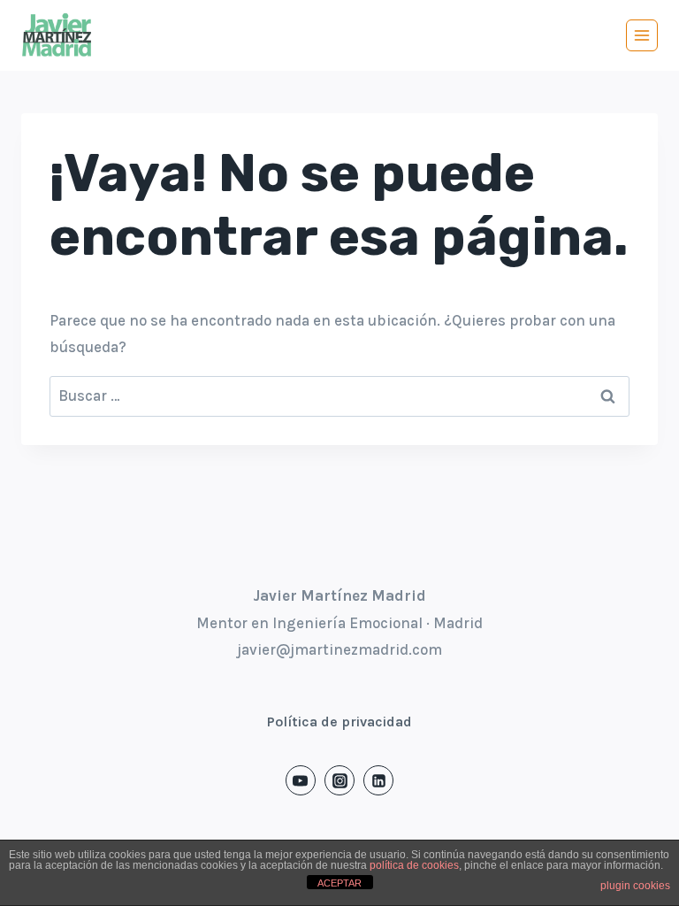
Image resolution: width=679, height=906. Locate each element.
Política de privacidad (339, 721)
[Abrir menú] (642, 35)
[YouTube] (301, 780)
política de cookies (414, 865)
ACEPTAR (339, 883)
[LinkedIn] (378, 780)
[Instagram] (339, 780)
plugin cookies (635, 885)
